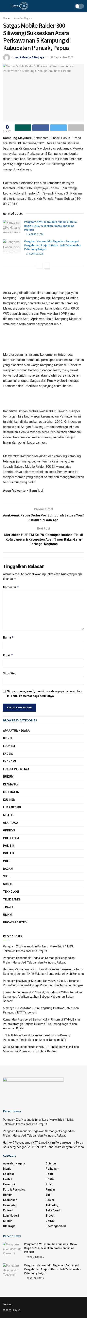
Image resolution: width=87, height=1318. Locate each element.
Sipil (6, 876)
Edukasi (9, 746)
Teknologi (11, 891)
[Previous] (40, 266)
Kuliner (9, 799)
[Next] (47, 266)
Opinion (9, 830)
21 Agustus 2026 (34, 234)
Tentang (7, 1304)
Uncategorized (15, 922)
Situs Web (9, 673)
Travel (8, 907)
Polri (7, 861)
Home (6, 18)
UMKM (7, 914)
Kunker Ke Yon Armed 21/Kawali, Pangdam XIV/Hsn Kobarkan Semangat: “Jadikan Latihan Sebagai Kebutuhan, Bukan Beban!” (42, 997)
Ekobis (8, 753)
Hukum (8, 776)
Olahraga (10, 822)
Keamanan (11, 784)
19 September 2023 (62, 57)
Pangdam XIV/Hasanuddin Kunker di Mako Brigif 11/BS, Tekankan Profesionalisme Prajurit (50, 225)
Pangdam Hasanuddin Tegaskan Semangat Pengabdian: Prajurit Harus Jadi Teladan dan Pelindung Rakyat (52, 245)
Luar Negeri (12, 807)
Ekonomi (9, 761)
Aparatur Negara (23, 18)
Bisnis (7, 738)
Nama (8, 637)
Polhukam (11, 838)
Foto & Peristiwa (16, 769)
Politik (8, 845)
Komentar (11, 587)
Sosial (8, 884)
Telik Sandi (11, 899)
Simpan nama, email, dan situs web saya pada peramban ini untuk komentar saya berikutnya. (44, 693)
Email (8, 655)
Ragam (8, 868)
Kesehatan (11, 792)
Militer (8, 815)
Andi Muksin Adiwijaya (29, 57)
